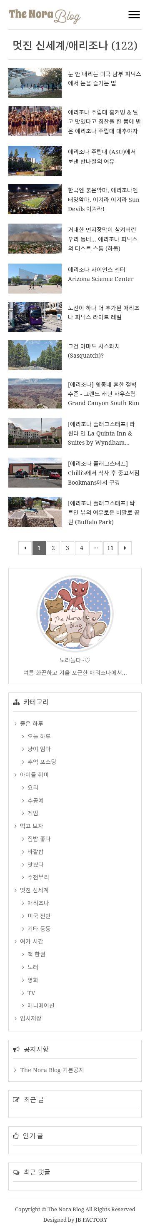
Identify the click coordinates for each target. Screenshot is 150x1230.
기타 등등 (38, 929)
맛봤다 (35, 865)
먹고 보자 (30, 826)
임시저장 (30, 1018)
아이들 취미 (33, 775)
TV (30, 993)
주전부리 (37, 877)
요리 (32, 788)
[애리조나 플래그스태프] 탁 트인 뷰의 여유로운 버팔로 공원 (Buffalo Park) (104, 512)
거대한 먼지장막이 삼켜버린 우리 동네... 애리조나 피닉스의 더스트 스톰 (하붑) (103, 239)
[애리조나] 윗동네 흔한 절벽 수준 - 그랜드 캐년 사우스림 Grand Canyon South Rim (103, 394)
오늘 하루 (38, 736)
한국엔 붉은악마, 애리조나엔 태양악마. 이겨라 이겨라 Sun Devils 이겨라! (104, 199)
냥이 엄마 (38, 749)
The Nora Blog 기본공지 (52, 1070)
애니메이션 (40, 1005)
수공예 (35, 800)
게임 (32, 813)
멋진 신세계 (33, 890)
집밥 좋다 (38, 839)
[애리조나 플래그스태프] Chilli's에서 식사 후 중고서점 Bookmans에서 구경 (104, 473)
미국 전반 (38, 916)
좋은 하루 (30, 723)
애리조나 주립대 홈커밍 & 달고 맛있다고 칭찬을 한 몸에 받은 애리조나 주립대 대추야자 (104, 121)
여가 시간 (30, 941)
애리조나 (37, 903)
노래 (32, 967)
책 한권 (35, 954)
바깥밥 (35, 852)
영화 (32, 980)
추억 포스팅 (41, 762)
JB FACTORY (91, 1219)
